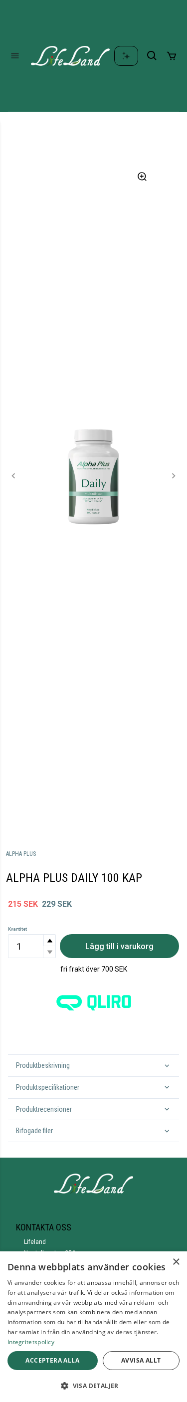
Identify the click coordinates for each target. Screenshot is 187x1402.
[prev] (13, 475)
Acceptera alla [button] (52, 1360)
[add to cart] (171, 55)
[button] (49, 940)
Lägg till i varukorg (119, 946)
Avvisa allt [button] (141, 1360)
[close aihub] (126, 56)
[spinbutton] (32, 946)
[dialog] (93, 1326)
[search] (152, 56)
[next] (173, 475)
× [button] (176, 1262)
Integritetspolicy (30, 1342)
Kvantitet (17, 929)
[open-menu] (15, 56)
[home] (70, 56)
